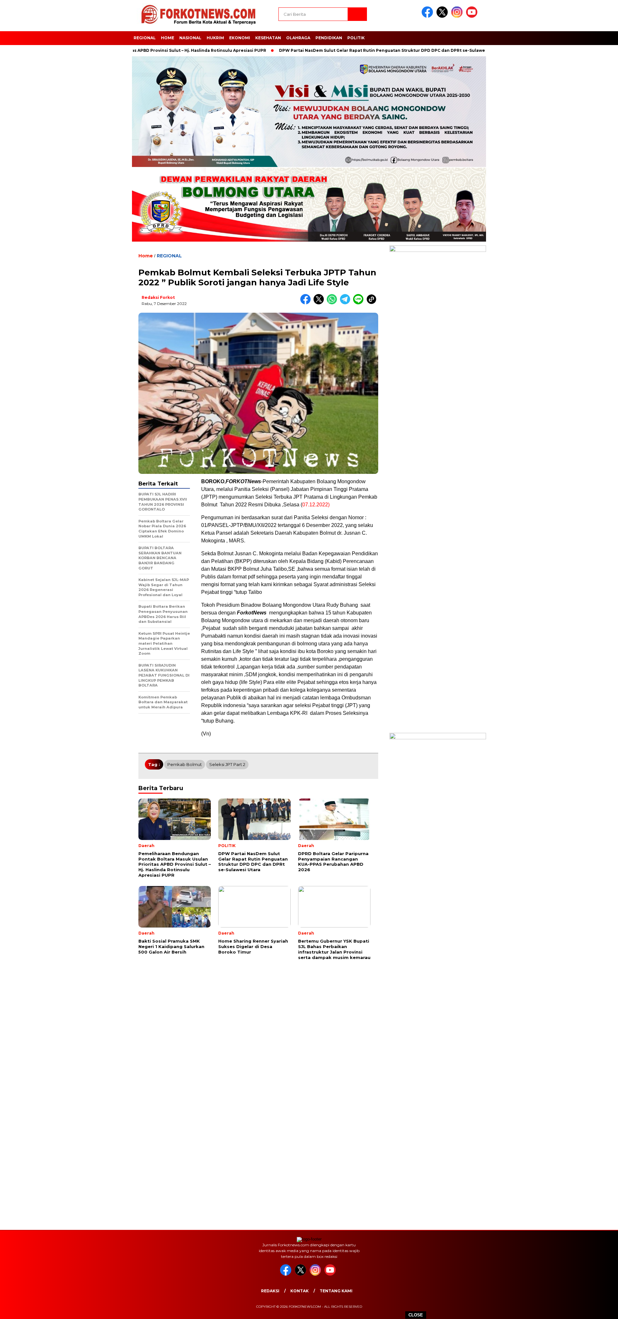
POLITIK (356, 37)
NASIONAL (190, 37)
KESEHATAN (268, 37)
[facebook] (428, 16)
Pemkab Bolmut (184, 764)
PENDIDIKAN (328, 37)
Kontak (299, 1290)
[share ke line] (359, 302)
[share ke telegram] (346, 302)
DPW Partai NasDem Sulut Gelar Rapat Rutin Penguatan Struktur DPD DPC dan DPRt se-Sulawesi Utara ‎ (353, 50)
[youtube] (473, 16)
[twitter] (443, 16)
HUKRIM (215, 37)
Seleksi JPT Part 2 (227, 764)
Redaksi (270, 1290)
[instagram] (458, 16)
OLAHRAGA (298, 37)
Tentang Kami (336, 1290)
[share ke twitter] (320, 302)
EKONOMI (239, 37)
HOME (167, 37)
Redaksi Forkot (158, 297)
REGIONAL (145, 37)
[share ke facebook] (307, 302)
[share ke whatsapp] (333, 302)
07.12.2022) (316, 504)
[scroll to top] (594, 1309)
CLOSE (415, 1315)
